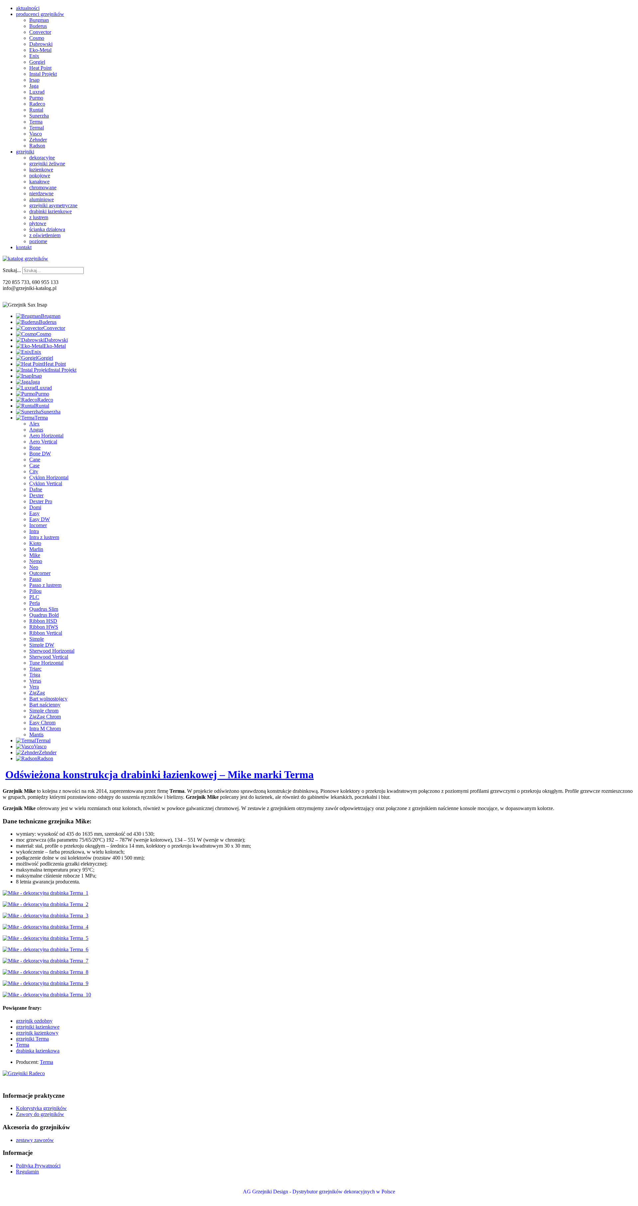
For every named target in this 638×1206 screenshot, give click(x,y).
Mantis (36, 734)
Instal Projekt (43, 74)
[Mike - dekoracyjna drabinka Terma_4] (45, 927)
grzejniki (25, 151)
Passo (35, 579)
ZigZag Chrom (45, 716)
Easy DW (39, 519)
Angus (36, 429)
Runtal (36, 110)
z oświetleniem (44, 235)
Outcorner (40, 573)
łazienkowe (41, 169)
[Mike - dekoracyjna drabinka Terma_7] (45, 961)
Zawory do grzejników (40, 1114)
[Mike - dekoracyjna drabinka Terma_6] (45, 949)
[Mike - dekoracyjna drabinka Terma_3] (45, 915)
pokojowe (39, 175)
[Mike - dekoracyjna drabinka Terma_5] (45, 938)
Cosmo (36, 38)
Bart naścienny (44, 704)
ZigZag (37, 693)
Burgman (39, 20)
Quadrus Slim (43, 609)
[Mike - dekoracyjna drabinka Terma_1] (45, 893)
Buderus (38, 26)
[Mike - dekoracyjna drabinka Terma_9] (45, 983)
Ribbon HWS (43, 627)
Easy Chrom (42, 722)
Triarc (35, 669)
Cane (34, 459)
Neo (33, 567)
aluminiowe (41, 199)
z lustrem (38, 217)
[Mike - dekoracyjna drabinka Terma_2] (45, 904)
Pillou (35, 591)
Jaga (34, 86)
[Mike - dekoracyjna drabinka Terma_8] (45, 972)
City (33, 471)
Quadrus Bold (44, 615)
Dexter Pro (40, 501)
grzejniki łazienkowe (37, 1027)
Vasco (35, 134)
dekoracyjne (42, 157)
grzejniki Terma (32, 1039)
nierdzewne (41, 193)
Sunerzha (39, 116)
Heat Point (40, 68)
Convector (40, 32)
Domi (35, 507)
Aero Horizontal (46, 435)
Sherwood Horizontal (51, 651)
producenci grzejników (40, 14)
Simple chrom (43, 710)
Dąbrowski (41, 44)
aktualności (28, 8)
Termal (36, 128)
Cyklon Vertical (45, 483)
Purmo (36, 98)
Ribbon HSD (43, 621)
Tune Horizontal (46, 663)
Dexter (36, 495)
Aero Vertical (43, 441)
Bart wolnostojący (48, 698)
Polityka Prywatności (38, 1165)
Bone (35, 447)
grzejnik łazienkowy (37, 1033)
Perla (34, 603)
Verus (35, 681)
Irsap (34, 80)
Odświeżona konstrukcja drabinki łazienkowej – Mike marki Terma (159, 775)
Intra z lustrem (44, 537)
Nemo (35, 561)
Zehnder (38, 139)
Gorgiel (37, 62)
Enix (34, 56)
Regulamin (27, 1171)
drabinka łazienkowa (37, 1051)
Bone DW (40, 453)
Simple (36, 639)
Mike (34, 555)
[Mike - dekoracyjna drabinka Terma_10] (47, 994)
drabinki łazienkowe (50, 211)
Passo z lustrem (45, 585)
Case (34, 465)
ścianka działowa (47, 229)
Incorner (38, 525)
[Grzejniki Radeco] (24, 1073)
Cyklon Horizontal (48, 477)
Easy (34, 513)
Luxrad (37, 92)
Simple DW (41, 645)
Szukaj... (12, 270)
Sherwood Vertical (48, 657)
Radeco (37, 104)
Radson (37, 145)
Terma (36, 122)
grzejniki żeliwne (47, 163)
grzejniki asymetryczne (53, 205)
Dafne (35, 489)
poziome (38, 241)
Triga (34, 675)
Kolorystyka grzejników (41, 1108)
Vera (34, 687)
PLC (34, 597)
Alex (34, 423)
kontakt (24, 247)
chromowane (42, 187)
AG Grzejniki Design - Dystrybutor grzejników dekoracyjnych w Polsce (319, 1191)
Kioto (35, 543)
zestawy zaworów (35, 1140)
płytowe (37, 223)
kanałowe (39, 181)
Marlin (36, 549)
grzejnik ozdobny (34, 1021)
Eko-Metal (40, 50)
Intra (34, 531)
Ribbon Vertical (45, 633)
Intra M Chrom (45, 728)
